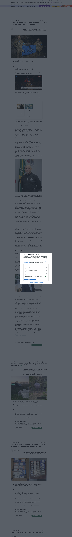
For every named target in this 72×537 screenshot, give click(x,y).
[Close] (50, 254)
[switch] (46, 267)
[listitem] (36, 265)
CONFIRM (30, 279)
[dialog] (36, 268)
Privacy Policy (41, 282)
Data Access (36, 282)
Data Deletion (31, 282)
